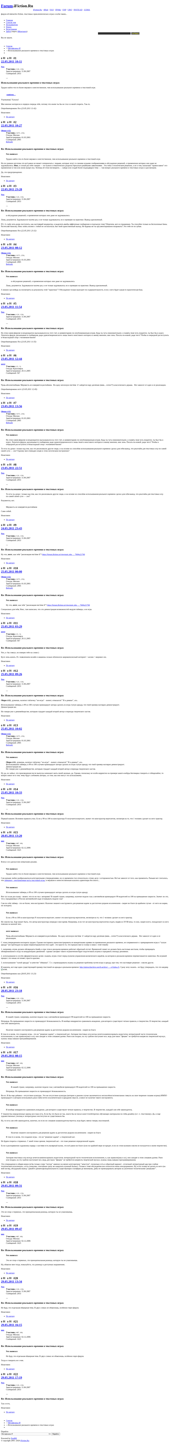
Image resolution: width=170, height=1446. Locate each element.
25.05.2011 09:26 (11, 674)
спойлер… (11, 95)
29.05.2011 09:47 (11, 1229)
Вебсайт (9, 142)
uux (2, 841)
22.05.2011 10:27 (11, 125)
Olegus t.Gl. (6, 131)
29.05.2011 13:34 (11, 1281)
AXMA (87, 10)
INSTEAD (78, 10)
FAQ (52, 10)
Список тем (11, 22)
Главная (9, 20)
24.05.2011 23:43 (11, 528)
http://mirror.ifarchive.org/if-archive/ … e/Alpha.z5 (99, 967)
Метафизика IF (14, 48)
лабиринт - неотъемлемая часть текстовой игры (24, 880)
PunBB (14, 1438)
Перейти (4, 1431)
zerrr (3, 364)
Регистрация (11, 29)
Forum (7, 6)
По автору (10, 117)
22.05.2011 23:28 (11, 189)
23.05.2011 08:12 (11, 247)
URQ (70, 10)
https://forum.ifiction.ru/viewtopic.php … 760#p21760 (63, 554)
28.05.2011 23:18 (11, 990)
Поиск (8, 27)
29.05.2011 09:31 (11, 1185)
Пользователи (12, 25)
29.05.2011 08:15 (11, 1055)
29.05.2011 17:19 (11, 1377)
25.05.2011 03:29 (11, 626)
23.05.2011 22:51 (11, 468)
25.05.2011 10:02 (11, 728)
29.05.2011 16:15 (11, 1324)
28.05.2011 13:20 (11, 835)
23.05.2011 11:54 (11, 306)
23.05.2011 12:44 (11, 358)
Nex (2, 67)
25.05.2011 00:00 (11, 571)
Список (9, 46)
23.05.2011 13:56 (11, 406)
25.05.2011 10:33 (11, 792)
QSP (64, 10)
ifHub (46, 10)
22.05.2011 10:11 (11, 61)
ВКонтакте (22, 31)
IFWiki (58, 10)
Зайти (8, 31)
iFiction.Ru (37, 10)
